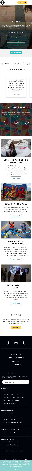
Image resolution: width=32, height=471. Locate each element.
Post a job (22, 2)
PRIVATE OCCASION (7, 410)
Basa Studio (16, 364)
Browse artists (16, 178)
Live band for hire (10, 416)
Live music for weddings (12, 400)
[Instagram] (16, 346)
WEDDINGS (4, 388)
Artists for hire (8, 413)
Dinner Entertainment (10, 448)
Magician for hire (9, 419)
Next (30, 64)
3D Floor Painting (9, 432)
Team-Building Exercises (12, 441)
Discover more (16, 52)
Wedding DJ (8, 391)
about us (16, 350)
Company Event (16, 37)
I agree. (16, 469)
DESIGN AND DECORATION (10, 429)
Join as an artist (16, 357)
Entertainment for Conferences (13, 451)
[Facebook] (23, 346)
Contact (16, 361)
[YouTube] (8, 346)
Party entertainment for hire (13, 422)
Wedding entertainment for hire (14, 397)
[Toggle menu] (29, 2)
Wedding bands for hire (11, 394)
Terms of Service (13, 464)
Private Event (16, 45)
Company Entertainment (11, 444)
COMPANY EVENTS (7, 439)
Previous (2, 64)
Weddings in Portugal (11, 403)
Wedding (16, 41)
